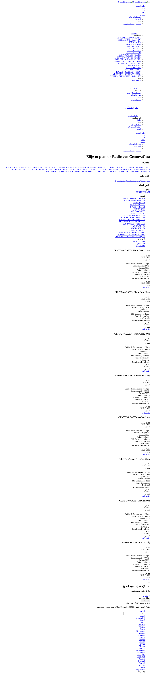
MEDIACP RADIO (133, 44)
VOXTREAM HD (133, 53)
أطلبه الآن (146, 287)
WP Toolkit (136, 80)
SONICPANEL (135, 42)
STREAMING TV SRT (131, 70)
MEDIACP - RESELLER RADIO (127, 61)
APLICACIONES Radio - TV (129, 40)
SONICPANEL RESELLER (130, 55)
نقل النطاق (130, 181)
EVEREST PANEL (133, 46)
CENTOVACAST (134, 51)
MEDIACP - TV (134, 66)
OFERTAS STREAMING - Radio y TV (125, 76)
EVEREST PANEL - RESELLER (128, 59)
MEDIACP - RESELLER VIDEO (128, 72)
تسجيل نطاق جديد (142, 181)
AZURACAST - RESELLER (129, 63)
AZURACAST (135, 48)
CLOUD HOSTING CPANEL (129, 38)
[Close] (149, 582)
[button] (146, 596)
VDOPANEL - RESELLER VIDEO (127, 74)
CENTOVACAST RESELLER (129, 57)
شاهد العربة (120, 181)
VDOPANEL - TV (133, 68)
